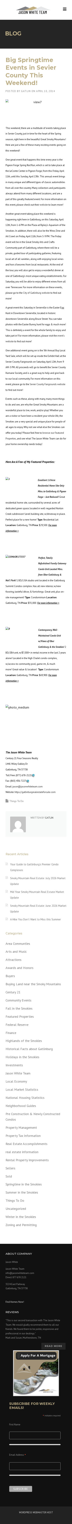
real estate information (22, 1152)
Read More (53, 1345)
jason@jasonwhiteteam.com (27, 786)
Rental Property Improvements (27, 1160)
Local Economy (16, 1081)
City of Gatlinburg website (36, 292)
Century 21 (13, 992)
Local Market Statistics (22, 1089)
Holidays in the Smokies (22, 1057)
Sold (9, 1176)
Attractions (13, 960)
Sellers (10, 1168)
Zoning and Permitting (21, 1225)
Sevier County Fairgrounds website (47, 384)
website (44, 204)
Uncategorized (16, 1208)
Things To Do (16, 801)
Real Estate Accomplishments (26, 1144)
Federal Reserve (17, 1025)
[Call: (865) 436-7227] (27, 781)
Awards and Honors (19, 968)
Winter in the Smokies (21, 1217)
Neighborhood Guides (21, 1106)
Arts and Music (16, 951)
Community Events (18, 1000)
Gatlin (26, 91)
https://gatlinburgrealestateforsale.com (35, 792)
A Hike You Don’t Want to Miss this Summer (35, 919)
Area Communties (18, 943)
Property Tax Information (23, 1136)
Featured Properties (20, 1016)
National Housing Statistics (25, 1097)
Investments (14, 1065)
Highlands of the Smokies (24, 1041)
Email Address (17, 1455)
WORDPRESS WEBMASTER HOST (36, 1512)
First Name (14, 1424)
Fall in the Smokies (19, 1008)
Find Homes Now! (15, 1301)
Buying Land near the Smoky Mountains (33, 984)
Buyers (10, 976)
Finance (11, 1033)
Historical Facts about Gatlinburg (29, 1049)
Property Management (21, 1127)
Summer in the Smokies (22, 1192)
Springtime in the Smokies (24, 1184)
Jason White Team (18, 1073)
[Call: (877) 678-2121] (33, 775)
